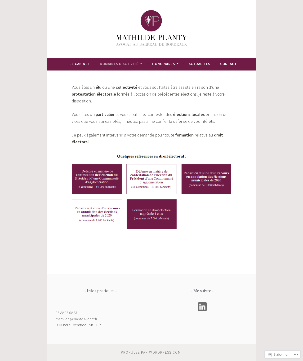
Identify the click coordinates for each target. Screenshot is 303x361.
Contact (228, 64)
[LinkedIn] (202, 306)
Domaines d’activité (119, 64)
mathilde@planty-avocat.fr (76, 319)
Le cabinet (80, 64)
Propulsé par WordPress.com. (151, 352)
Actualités (199, 64)
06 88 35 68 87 (66, 312)
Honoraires (163, 64)
